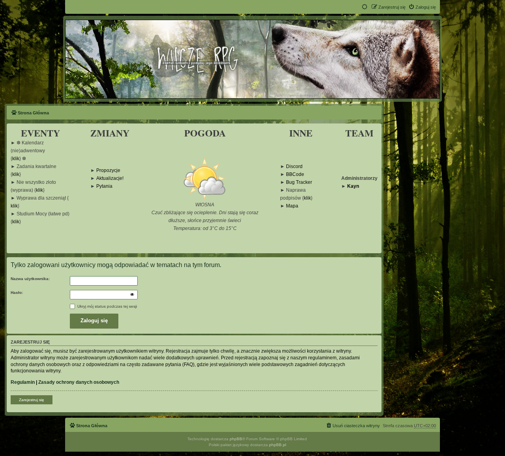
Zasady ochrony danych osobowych (78, 382)
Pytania (104, 186)
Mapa (292, 206)
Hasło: (17, 292)
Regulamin (23, 382)
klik (15, 158)
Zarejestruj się (31, 400)
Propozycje (108, 170)
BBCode (295, 174)
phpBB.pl (277, 445)
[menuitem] (422, 7)
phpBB (236, 439)
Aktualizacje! (109, 178)
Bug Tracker (299, 182)
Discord (294, 166)
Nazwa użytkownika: (30, 279)
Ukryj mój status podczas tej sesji (106, 306)
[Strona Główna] (252, 59)
